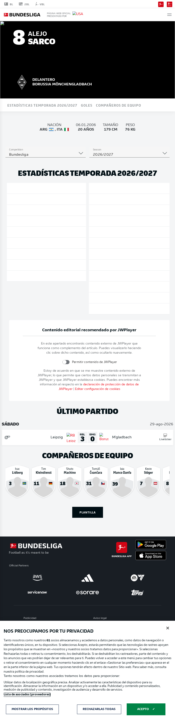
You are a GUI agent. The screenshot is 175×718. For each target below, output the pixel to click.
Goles (86, 105)
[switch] (65, 362)
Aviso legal (100, 618)
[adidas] (87, 578)
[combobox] (45, 155)
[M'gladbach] (22, 81)
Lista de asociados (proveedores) (27, 694)
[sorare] (87, 592)
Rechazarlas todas (99, 709)
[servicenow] (37, 592)
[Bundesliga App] (161, 4)
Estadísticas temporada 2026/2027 (42, 105)
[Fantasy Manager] (169, 4)
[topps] (137, 592)
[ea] (137, 577)
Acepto (143, 709)
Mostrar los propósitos (32, 709)
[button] (169, 15)
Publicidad (29, 618)
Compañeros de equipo (118, 105)
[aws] (37, 577)
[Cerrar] (168, 628)
